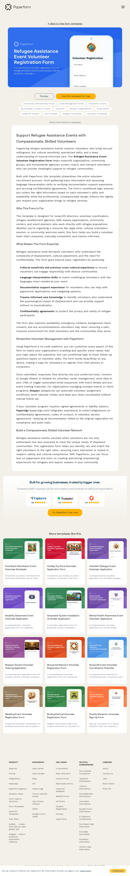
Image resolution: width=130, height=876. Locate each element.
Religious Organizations (80, 109)
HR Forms (60, 801)
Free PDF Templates (14, 812)
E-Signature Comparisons (85, 817)
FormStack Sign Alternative (86, 825)
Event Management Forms (71, 104)
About (105, 768)
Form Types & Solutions (15, 800)
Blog (34, 779)
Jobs (105, 779)
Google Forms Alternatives (85, 810)
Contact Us (108, 773)
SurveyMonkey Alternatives (86, 795)
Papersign (13, 784)
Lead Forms (61, 819)
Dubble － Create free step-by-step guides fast (17, 826)
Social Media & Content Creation (36, 109)
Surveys (59, 814)
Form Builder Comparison (85, 772)
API (33, 784)
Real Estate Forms (64, 784)
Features (13, 768)
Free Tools (14, 819)
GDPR (35, 809)
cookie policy (85, 871)
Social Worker (103, 109)
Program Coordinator (72, 114)
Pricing (12, 773)
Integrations (14, 779)
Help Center (38, 768)
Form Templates (16, 806)
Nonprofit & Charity (98, 104)
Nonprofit (60, 109)
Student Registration (61, 807)
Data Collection (63, 773)
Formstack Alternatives (85, 802)
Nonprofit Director (30, 114)
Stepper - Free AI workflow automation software (17, 838)
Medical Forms (62, 796)
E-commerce (62, 768)
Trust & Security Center (39, 795)
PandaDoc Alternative (84, 840)
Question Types (16, 794)
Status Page (37, 789)
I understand (118, 871)
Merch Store (108, 784)
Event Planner (51, 114)
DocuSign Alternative (84, 833)
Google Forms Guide (38, 815)
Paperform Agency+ (18, 789)
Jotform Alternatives (85, 787)
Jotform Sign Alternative (85, 848)
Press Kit (107, 789)
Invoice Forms (62, 779)
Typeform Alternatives (85, 780)
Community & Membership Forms (38, 104)
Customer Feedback (60, 790)
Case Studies (38, 773)
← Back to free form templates (65, 23)
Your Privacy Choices (38, 802)
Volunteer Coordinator (97, 114)
